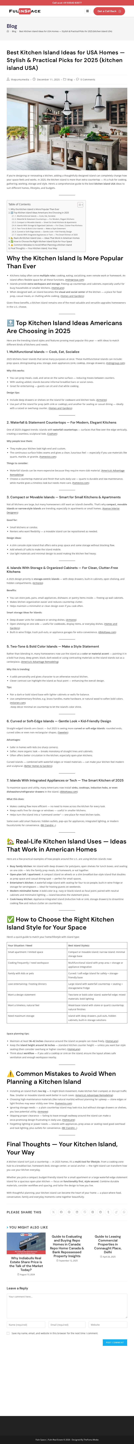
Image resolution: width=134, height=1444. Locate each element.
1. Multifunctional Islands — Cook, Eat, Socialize (35, 216)
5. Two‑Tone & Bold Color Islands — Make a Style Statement (40, 228)
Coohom (52, 433)
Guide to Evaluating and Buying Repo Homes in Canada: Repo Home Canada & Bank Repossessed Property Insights (67, 1246)
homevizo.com (48, 456)
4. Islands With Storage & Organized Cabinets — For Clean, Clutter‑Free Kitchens (48, 225)
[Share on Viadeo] (116, 1212)
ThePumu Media (91, 1439)
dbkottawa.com (107, 632)
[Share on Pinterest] (69, 1212)
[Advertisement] (67, 1378)
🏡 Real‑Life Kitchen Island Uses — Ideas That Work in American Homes (45, 238)
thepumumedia (20, 79)
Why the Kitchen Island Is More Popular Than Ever (35, 209)
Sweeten (63, 732)
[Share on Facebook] (61, 1212)
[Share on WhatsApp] (124, 1212)
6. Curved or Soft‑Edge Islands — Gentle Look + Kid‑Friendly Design (43, 231)
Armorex (101, 399)
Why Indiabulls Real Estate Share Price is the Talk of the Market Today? (26, 1264)
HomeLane (58, 287)
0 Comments (88, 79)
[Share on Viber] (85, 1212)
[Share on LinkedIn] (77, 1212)
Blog (70, 79)
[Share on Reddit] (100, 1212)
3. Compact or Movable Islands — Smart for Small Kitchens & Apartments (45, 222)
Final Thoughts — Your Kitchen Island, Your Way (34, 248)
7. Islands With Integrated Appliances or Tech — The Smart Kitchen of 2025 (46, 234)
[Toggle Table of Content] (78, 205)
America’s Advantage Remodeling (40, 661)
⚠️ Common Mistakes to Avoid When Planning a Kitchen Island (41, 245)
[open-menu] (87, 11)
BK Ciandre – (48, 825)
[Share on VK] (92, 1212)
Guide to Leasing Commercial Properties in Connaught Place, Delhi (108, 1244)
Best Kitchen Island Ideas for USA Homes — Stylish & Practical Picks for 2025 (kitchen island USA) (65, 31)
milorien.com (18, 702)
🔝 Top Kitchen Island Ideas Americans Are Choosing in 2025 (40, 212)
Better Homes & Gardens (38, 765)
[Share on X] (53, 1212)
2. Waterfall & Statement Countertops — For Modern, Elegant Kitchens (44, 219)
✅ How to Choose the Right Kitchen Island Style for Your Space (41, 241)
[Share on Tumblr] (108, 1212)
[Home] (8, 31)
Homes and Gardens (72, 296)
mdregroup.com (75, 279)
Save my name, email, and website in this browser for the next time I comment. (55, 1333)
